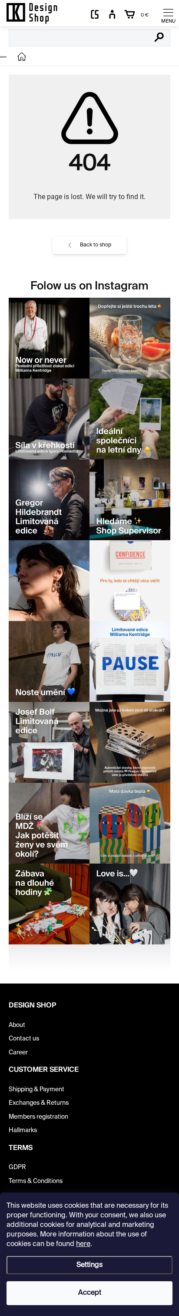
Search (159, 38)
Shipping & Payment (36, 1090)
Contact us (24, 1039)
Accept (89, 1292)
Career (18, 1053)
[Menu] (168, 15)
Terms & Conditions (36, 1181)
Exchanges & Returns (39, 1103)
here (83, 1244)
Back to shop (95, 245)
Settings (89, 1265)
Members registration (38, 1117)
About (17, 1025)
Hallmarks (23, 1130)
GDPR (17, 1167)
